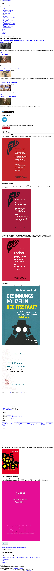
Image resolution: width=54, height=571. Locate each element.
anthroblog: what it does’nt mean (6, 559)
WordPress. (30, 570)
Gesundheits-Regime (35, 423)
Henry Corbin (47, 423)
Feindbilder (16, 423)
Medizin (5, 424)
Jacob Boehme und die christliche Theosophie (10, 68)
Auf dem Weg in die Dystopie (7, 406)
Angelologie (3, 422)
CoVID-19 (40, 422)
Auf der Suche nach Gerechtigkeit (7, 409)
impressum (3, 561)
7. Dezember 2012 (7, 70)
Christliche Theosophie (29, 422)
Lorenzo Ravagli (2, 42)
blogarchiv (3, 560)
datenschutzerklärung (4, 562)
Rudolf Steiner (34, 424)
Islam (53, 423)
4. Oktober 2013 (7, 42)
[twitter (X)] (1, 0)
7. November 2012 (7, 84)
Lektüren (3, 424)
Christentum (25, 422)
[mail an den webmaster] (10, 0)
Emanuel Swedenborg (4, 54)
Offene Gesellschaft (14, 424)
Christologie (33, 422)
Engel (50, 422)
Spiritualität (43, 424)
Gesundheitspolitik (41, 423)
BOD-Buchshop (9, 392)
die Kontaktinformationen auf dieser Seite (17, 568)
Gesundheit (32, 423)
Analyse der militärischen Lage (10, 418)
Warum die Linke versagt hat (10, 415)
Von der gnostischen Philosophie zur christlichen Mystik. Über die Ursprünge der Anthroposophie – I (22, 40)
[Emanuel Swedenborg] (5, 62)
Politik (24, 424)
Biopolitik (21, 422)
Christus (35, 422)
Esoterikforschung (9, 423)
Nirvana (27, 570)
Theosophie (46, 424)
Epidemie (52, 422)
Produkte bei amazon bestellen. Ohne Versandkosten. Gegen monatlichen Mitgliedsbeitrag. (14, 547)
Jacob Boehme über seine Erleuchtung (8, 82)
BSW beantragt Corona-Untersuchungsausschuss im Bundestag (11, 410)
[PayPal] (4, 0)
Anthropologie (5, 422)
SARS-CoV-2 (38, 424)
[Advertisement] (27, 437)
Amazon (21, 392)
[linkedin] (7, 0)
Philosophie (21, 424)
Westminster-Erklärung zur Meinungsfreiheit (14, 414)
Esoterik (3, 423)
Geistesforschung (19, 423)
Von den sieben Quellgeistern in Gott (8, 96)
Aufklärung (16, 422)
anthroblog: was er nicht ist (5, 558)
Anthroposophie (10, 422)
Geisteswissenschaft (24, 423)
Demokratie (47, 422)
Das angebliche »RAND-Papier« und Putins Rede (15, 416)
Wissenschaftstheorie (4, 425)
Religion (26, 424)
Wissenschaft (50, 424)
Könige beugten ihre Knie (6, 408)
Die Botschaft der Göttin (6, 407)
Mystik (11, 424)
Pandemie (18, 424)
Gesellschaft (28, 423)
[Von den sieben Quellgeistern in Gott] (5, 104)
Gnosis (45, 423)
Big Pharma (19, 422)
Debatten (44, 422)
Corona (37, 422)
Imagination (51, 423)
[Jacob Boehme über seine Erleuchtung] (5, 90)
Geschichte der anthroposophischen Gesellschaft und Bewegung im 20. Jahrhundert (13, 550)
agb (2, 563)
